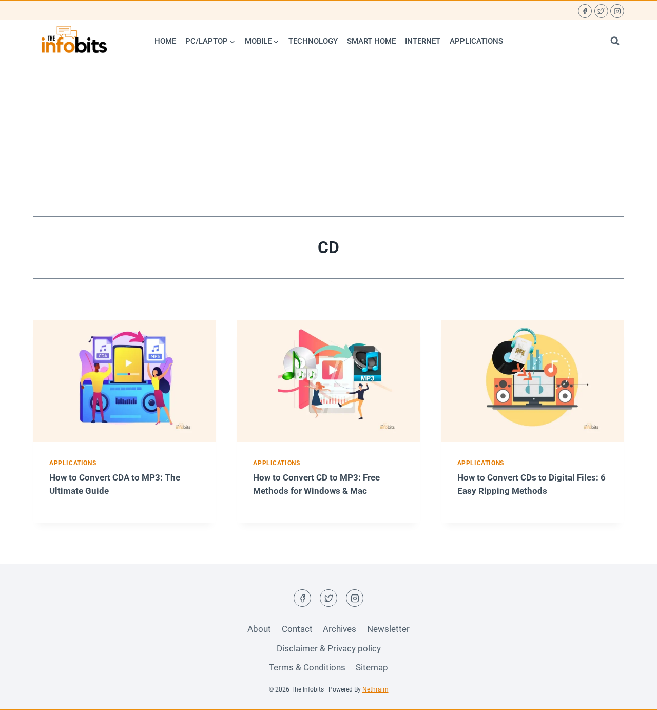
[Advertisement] (328, 139)
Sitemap (372, 667)
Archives (339, 629)
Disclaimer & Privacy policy (329, 648)
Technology (313, 41)
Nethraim (375, 689)
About (259, 629)
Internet (422, 41)
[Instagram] (617, 11)
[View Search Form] (615, 41)
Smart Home (371, 41)
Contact (297, 629)
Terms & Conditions (307, 667)
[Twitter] (601, 11)
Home (165, 41)
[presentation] (124, 381)
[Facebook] (585, 11)
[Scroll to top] (631, 694)
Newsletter (388, 629)
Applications (476, 41)
